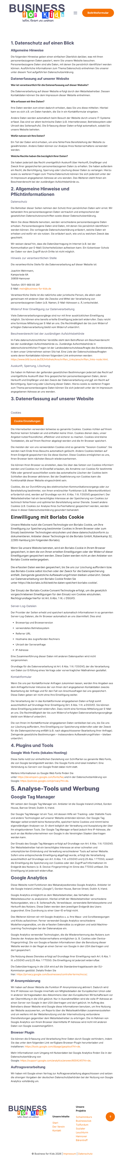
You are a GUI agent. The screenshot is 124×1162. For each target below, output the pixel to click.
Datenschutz (85, 1153)
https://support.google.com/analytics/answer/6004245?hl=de (55, 1060)
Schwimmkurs (84, 1116)
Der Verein (58, 1126)
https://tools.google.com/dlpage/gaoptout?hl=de (52, 1046)
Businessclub (83, 1120)
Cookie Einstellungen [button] (27, 421)
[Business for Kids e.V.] (37, 13)
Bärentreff (82, 1140)
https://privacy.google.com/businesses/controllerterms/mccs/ (52, 974)
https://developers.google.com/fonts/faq (41, 777)
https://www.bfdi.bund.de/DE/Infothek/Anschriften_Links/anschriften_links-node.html (59, 359)
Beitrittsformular (98, 12)
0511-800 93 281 (30, 284)
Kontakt (56, 1130)
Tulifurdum (82, 1124)
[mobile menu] (75, 13)
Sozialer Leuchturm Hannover (82, 1132)
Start (55, 1122)
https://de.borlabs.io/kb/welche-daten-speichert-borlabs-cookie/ (57, 582)
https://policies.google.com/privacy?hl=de (44, 780)
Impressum (69, 1153)
